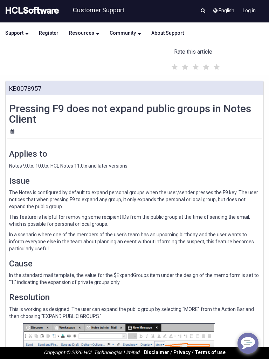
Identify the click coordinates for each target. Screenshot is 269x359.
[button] (203, 11)
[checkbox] (174, 65)
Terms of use (210, 352)
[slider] (195, 66)
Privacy (182, 352)
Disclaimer (156, 352)
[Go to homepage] (31, 10)
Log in (249, 10)
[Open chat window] (247, 343)
